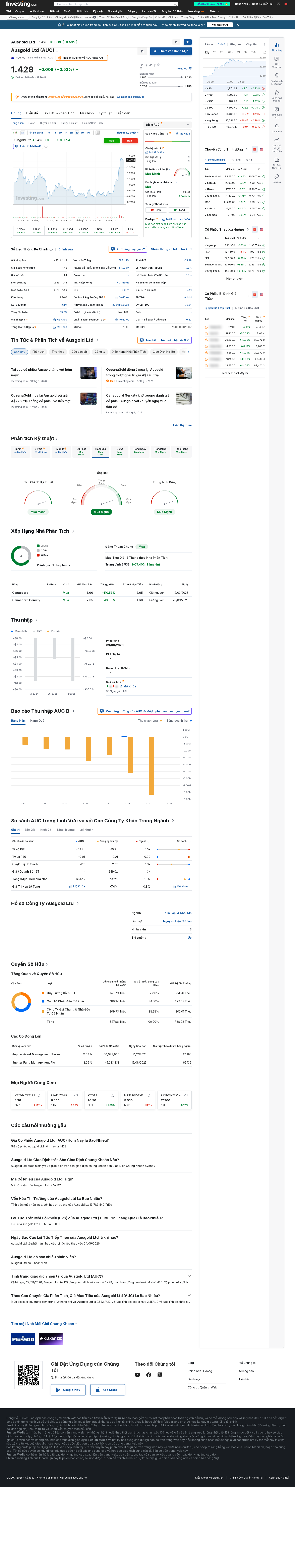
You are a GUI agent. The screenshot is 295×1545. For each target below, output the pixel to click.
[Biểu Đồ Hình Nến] (15, 133)
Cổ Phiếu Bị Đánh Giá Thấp (258, 17)
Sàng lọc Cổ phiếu (42, 17)
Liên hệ (244, 1379)
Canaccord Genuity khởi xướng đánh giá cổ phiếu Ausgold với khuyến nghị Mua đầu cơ (138, 401)
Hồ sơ (31, 123)
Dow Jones (211, 114)
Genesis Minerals (24, 1094)
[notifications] (278, 4)
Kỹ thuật (105, 113)
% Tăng (236, 159)
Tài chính (86, 113)
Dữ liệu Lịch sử (69, 123)
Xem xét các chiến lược (130, 96)
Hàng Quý (37, 720)
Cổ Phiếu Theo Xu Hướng (224, 229)
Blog (191, 1362)
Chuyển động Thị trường (224, 149)
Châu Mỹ (160, 17)
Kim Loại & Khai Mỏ (178, 913)
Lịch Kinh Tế (149, 11)
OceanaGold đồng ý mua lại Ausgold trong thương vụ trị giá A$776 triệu (134, 372)
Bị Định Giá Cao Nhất (247, 307)
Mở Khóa (182, 68)
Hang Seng (211, 120)
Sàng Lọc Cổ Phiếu (172, 11)
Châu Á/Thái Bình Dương (212, 17)
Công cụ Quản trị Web (202, 1387)
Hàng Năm (18, 720)
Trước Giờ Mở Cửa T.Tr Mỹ (114, 17)
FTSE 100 (210, 126)
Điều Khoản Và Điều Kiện (209, 1477)
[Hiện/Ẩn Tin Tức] (98, 133)
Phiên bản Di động (200, 1371)
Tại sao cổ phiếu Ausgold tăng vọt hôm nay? (41, 372)
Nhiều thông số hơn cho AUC (171, 249)
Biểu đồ (32, 113)
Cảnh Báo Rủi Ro (278, 1477)
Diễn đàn (123, 113)
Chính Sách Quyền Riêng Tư (246, 1477)
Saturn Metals (59, 1094)
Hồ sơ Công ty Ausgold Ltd (42, 903)
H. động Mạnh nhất (215, 159)
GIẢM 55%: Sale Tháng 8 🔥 (212, 4)
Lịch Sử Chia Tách (92, 123)
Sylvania (93, 1094)
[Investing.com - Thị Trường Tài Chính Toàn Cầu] (22, 4)
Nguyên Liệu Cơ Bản (177, 921)
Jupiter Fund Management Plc (33, 1062)
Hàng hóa (235, 44)
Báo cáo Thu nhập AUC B (40, 711)
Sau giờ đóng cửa (142, 17)
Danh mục (194, 1379)
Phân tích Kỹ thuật (32, 438)
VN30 (208, 88)
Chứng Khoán (17, 17)
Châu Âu (173, 17)
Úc (190, 937)
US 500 (209, 107)
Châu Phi (234, 17)
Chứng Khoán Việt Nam (68, 17)
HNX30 (209, 101)
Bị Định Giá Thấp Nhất (217, 307)
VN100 (209, 94)
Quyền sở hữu (48, 123)
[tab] (20, 452)
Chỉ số (221, 44)
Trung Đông (187, 17)
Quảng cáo (246, 1371)
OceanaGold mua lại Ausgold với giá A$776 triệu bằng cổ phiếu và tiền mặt (40, 398)
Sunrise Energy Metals (174, 1094)
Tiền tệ (209, 44)
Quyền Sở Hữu (27, 964)
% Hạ (249, 159)
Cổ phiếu (251, 44)
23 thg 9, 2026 (120, 304)
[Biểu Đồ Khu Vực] (22, 133)
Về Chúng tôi (247, 1362)
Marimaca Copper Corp (138, 1094)
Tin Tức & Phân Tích (58, 113)
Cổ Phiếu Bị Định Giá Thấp (220, 296)
